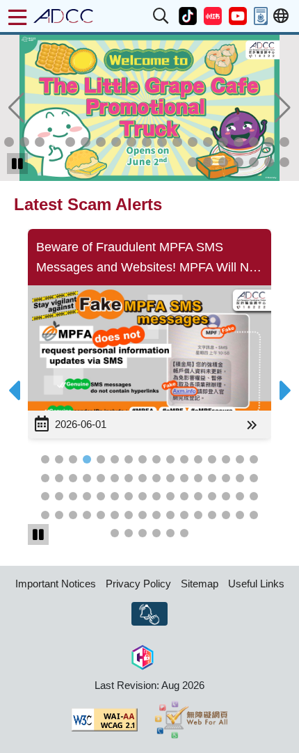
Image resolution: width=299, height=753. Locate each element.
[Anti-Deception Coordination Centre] (63, 16)
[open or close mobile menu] (17, 17)
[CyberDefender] (142, 655)
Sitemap (199, 583)
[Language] (281, 16)
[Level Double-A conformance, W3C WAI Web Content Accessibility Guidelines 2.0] (104, 719)
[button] (161, 16)
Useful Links (256, 583)
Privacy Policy (138, 583)
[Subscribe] (149, 614)
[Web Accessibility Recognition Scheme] (191, 719)
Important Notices (55, 583)
